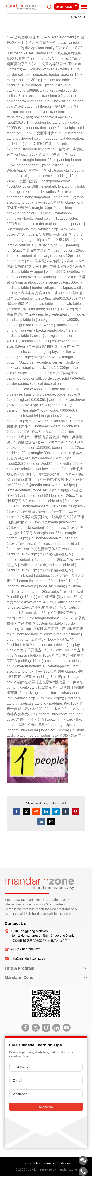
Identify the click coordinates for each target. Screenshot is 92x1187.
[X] (26, 811)
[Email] (51, 821)
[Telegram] (56, 811)
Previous (78, 17)
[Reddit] (36, 811)
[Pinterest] (75, 811)
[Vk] (41, 821)
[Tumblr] (65, 811)
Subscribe (46, 1107)
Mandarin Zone (19, 977)
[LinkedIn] (46, 811)
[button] (84, 6)
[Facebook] (16, 811)
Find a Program (19, 968)
